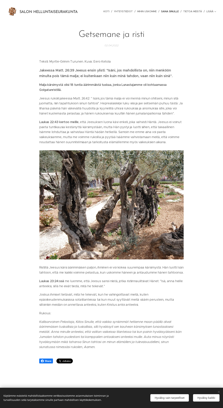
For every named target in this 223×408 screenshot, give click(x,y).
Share (48, 361)
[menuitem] (107, 11)
